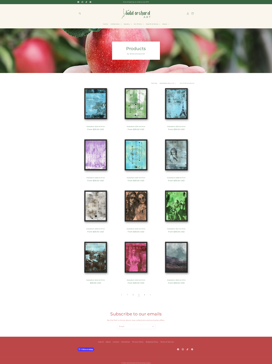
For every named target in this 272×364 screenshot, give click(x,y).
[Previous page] (121, 294)
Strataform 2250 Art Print (176, 280)
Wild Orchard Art (132, 363)
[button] (80, 13)
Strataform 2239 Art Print (95, 229)
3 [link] (138, 295)
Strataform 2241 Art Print (176, 229)
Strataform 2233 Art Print (95, 126)
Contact (116, 342)
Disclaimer (125, 342)
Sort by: (154, 83)
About (108, 342)
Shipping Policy (152, 342)
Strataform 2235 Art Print (176, 126)
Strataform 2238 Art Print (176, 177)
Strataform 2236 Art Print (95, 177)
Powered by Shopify (144, 363)
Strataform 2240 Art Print (136, 229)
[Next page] (150, 294)
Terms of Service (167, 342)
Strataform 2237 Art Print (136, 177)
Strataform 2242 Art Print (95, 280)
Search (101, 342)
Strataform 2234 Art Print (136, 126)
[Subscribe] (152, 326)
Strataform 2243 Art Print (136, 280)
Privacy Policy (138, 342)
